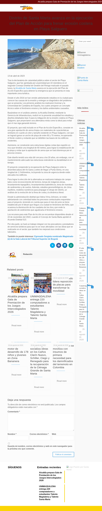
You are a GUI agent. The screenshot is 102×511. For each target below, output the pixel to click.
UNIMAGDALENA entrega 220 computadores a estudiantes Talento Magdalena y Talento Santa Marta (48, 492)
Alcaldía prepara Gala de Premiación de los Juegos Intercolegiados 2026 (63, 2)
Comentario (14, 412)
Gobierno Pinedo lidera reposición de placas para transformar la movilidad (63, 284)
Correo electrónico (39, 434)
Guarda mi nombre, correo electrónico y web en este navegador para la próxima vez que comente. (40, 447)
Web (54, 434)
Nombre (12, 434)
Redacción (27, 254)
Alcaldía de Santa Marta (26, 88)
